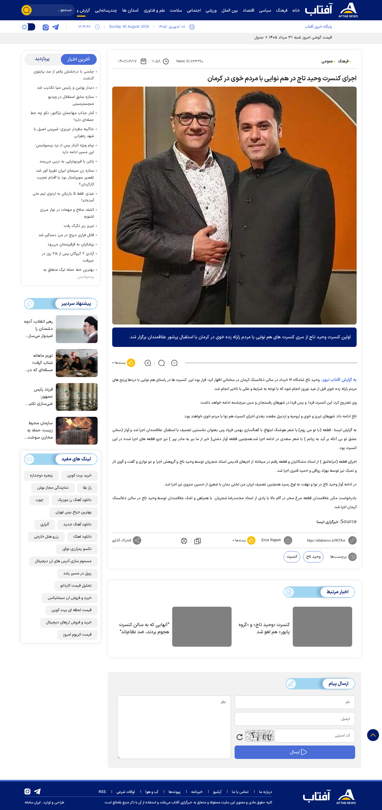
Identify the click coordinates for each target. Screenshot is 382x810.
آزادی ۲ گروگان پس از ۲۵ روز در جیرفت (68, 257)
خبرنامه (197, 792)
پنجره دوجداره (41, 476)
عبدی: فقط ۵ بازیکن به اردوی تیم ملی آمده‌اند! (63, 197)
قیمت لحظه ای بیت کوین (71, 610)
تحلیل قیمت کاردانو (76, 586)
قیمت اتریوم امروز (77, 635)
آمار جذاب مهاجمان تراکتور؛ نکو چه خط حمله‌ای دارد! (62, 116)
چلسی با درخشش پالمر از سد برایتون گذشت (63, 75)
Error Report (271, 540)
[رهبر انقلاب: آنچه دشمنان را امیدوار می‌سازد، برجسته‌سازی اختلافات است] (75, 328)
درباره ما (265, 792)
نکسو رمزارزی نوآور (77, 549)
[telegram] (55, 27)
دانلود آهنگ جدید (77, 525)
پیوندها (175, 792)
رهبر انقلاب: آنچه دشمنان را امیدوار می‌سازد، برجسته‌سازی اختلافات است (38, 329)
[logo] (332, 9)
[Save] (197, 540)
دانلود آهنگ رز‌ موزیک (75, 500)
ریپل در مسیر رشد (77, 574)
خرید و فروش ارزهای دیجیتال (69, 622)
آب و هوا (151, 792)
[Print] (183, 540)
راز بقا (87, 488)
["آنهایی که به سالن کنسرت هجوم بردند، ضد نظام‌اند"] (202, 627)
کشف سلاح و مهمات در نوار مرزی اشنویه (67, 213)
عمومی (327, 61)
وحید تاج (313, 557)
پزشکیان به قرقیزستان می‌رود (70, 245)
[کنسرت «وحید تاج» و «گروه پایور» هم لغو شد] (322, 627)
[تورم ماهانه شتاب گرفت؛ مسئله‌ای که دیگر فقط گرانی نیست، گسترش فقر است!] (75, 362)
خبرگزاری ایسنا (327, 522)
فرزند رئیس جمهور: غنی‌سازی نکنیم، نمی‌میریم (39, 397)
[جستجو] (26, 10)
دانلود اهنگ (82, 537)
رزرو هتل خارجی (46, 537)
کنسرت (291, 557)
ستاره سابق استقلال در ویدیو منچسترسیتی (71, 100)
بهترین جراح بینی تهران (74, 512)
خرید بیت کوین (79, 476)
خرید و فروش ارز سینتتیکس (70, 598)
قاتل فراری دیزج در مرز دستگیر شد (66, 235)
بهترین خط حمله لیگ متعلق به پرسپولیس (68, 273)
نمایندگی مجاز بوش (53, 488)
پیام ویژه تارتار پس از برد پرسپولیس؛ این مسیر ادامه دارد (64, 148)
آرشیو (217, 792)
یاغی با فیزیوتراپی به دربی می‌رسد (66, 162)
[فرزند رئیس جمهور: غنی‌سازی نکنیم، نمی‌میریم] (75, 396)
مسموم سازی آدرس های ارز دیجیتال (63, 561)
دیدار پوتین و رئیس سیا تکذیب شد (65, 88)
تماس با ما (240, 792)
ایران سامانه (32, 802)
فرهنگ (343, 61)
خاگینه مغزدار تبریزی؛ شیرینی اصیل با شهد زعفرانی (64, 132)
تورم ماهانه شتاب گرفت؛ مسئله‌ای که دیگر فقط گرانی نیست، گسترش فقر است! (38, 363)
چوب (39, 500)
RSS (102, 792)
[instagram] (46, 26)
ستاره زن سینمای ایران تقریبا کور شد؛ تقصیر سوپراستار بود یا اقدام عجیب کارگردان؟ (65, 177)
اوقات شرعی (125, 792)
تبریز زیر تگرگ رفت (79, 226)
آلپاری (44, 525)
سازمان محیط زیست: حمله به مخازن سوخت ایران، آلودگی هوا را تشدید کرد (38, 431)
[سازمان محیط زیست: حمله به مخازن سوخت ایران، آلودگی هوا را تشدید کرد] (75, 430)
